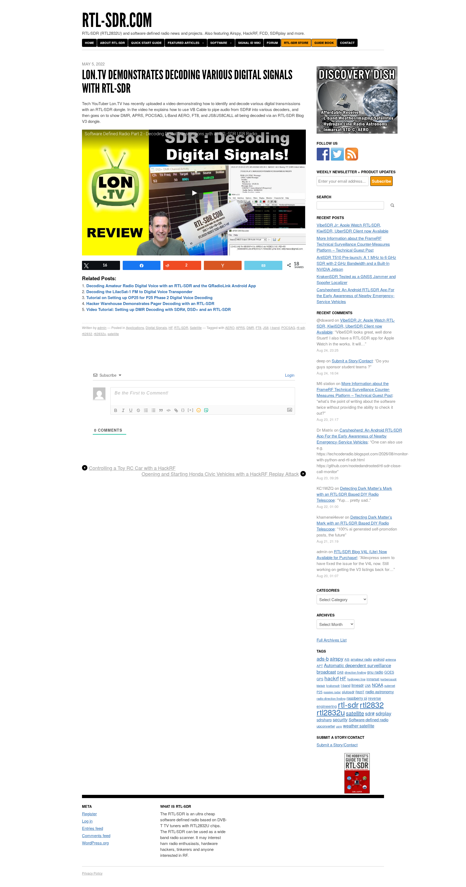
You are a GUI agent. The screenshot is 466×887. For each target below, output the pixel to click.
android (378, 659)
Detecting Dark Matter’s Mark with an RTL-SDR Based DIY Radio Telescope (354, 494)
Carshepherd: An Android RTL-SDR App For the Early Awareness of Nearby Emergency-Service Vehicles (356, 295)
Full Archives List (332, 640)
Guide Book (324, 43)
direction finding (355, 672)
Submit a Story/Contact (352, 360)
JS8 (266, 327)
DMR (250, 327)
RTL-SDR (181, 327)
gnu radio (375, 672)
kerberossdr (389, 679)
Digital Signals (156, 327)
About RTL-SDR (112, 43)
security (340, 719)
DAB (340, 672)
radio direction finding (331, 698)
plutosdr (348, 691)
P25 (320, 691)
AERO (229, 327)
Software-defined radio (368, 719)
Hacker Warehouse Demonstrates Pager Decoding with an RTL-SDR (150, 303)
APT (320, 665)
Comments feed (96, 835)
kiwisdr (321, 686)
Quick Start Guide (146, 43)
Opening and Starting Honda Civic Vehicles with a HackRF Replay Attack (220, 474)
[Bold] (115, 410)
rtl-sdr (301, 327)
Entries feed (92, 828)
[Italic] (123, 410)
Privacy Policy (92, 873)
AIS (347, 659)
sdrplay (383, 713)
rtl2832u (100, 333)
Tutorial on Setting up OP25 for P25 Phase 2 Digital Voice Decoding (149, 297)
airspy (336, 658)
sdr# (370, 713)
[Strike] (138, 410)
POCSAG (288, 327)
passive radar (332, 692)
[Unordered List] (153, 410)
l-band (275, 327)
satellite (113, 333)
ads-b (323, 658)
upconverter (326, 726)
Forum (272, 43)
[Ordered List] (146, 410)
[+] (191, 410)
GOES (389, 672)
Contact (347, 43)
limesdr (357, 685)
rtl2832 (87, 333)
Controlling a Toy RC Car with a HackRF (132, 468)
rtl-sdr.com (117, 20)
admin (102, 327)
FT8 (258, 327)
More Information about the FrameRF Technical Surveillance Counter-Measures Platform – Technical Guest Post (353, 244)
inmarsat (372, 679)
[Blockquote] (161, 410)
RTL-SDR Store (296, 43)
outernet (389, 685)
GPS (320, 679)
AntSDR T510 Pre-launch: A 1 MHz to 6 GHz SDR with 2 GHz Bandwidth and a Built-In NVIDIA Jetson (356, 263)
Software (218, 43)
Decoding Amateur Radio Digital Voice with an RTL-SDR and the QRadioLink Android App (171, 286)
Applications (135, 327)
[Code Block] (168, 410)
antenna (390, 659)
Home (89, 43)
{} (183, 410)
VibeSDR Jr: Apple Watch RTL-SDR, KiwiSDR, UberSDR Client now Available (352, 228)
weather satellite (358, 725)
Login (289, 375)
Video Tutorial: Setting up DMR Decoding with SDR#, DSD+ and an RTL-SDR (158, 309)
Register (89, 813)
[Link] (176, 410)
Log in (87, 821)
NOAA (377, 685)
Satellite (196, 327)
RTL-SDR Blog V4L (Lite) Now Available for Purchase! (352, 554)
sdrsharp (324, 719)
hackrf (331, 678)
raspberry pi (357, 698)
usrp (339, 726)
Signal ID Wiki (249, 43)
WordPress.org (95, 843)
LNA (368, 685)
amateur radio (361, 659)
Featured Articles (183, 43)
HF (171, 327)
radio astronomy (379, 691)
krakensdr (333, 685)
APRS (240, 327)
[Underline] (131, 410)
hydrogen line (356, 679)
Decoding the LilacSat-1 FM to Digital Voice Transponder (139, 291)
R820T (359, 692)
